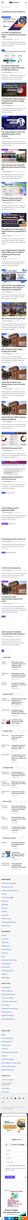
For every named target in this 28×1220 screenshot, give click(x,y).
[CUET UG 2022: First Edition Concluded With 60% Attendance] (14, 623)
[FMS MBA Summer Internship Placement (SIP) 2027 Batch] (14, 189)
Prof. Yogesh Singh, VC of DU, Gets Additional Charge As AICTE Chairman (13, 134)
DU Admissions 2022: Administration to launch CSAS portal (12, 599)
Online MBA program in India (9, 1001)
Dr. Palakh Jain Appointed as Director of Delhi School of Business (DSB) (14, 35)
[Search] (25, 2)
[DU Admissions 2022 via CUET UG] (14, 530)
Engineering (5, 116)
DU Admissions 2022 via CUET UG (13, 539)
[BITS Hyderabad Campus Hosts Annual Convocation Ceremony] (6, 819)
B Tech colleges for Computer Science (11, 1063)
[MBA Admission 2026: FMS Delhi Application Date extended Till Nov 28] (14, 156)
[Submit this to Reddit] (23, 1218)
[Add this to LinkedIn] (12, 1218)
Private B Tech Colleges (8, 1059)
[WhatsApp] (19, 1218)
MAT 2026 (4, 908)
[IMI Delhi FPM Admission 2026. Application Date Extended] (6, 845)
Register (10, 1177)
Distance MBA (5, 1005)
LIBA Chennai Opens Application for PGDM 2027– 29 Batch (17, 721)
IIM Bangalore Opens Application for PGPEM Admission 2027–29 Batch (19, 711)
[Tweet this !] (9, 1218)
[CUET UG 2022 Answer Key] (14, 559)
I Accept (9, 1165)
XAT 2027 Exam (6, 897)
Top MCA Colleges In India (8, 1066)
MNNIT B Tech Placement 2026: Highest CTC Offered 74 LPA (19, 783)
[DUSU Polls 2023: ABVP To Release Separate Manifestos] (14, 408)
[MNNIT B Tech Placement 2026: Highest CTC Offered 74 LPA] (6, 784)
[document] (14, 1166)
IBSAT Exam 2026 (6, 918)
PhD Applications (6, 987)
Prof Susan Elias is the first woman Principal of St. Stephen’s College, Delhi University (13, 101)
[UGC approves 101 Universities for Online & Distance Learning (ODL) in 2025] (14, 220)
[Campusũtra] (14, 2)
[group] (14, 1023)
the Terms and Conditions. (18, 1165)
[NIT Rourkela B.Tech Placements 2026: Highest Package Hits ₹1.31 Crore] (6, 774)
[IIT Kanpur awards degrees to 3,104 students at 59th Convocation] (6, 829)
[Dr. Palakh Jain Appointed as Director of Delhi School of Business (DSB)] (14, 23)
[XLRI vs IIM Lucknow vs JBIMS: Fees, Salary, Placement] (6, 737)
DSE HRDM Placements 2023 (12, 448)
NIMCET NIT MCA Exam (8, 1070)
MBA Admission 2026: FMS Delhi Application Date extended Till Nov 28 (14, 167)
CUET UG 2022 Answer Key (11, 568)
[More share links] (26, 1218)
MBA (3, 50)
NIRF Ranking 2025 (7, 1041)
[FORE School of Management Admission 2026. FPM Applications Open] (6, 854)
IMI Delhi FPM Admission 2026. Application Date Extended (18, 844)
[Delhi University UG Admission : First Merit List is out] (14, 468)
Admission (4, 149)
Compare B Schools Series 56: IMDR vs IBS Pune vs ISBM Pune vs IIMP (18, 747)
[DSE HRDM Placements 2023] (14, 439)
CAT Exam (4, 894)
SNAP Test (4, 911)
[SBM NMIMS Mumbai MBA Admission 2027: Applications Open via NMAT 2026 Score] (6, 701)
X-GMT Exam (5, 915)
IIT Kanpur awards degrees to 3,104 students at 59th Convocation (19, 828)
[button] (14, 1114)
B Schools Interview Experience (10, 890)
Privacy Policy (5, 1092)
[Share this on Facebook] (6, 1218)
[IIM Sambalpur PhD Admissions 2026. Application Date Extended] (6, 866)
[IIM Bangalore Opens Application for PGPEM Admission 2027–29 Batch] (6, 712)
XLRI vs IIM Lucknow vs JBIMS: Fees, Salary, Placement (18, 737)
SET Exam (4, 1056)
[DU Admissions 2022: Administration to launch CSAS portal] (14, 588)
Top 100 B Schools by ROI (8, 994)
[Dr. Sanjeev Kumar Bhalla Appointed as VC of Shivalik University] (6, 685)
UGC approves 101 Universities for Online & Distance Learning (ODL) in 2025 (14, 231)
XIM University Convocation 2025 (13, 318)
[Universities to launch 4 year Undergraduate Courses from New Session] (14, 373)
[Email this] (16, 1218)
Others (4, 334)
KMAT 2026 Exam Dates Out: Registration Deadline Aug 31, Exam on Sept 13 (19, 675)
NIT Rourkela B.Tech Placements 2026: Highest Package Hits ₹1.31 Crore (18, 774)
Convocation (5, 303)
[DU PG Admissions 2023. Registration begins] (14, 499)
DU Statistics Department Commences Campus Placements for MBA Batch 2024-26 (13, 68)
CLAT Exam (5, 1048)
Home (3, 7)
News (3, 83)
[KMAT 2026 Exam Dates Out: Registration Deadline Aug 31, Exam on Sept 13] (6, 675)
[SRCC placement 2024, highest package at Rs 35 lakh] (14, 340)
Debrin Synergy (9, 1108)
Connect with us (6, 1088)
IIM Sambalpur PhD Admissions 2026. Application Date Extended (19, 865)
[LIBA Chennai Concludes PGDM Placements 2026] (6, 794)
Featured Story (6, 17)
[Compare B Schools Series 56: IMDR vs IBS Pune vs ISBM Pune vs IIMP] (6, 747)
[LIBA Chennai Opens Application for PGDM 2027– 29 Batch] (6, 722)
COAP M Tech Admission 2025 (10, 1052)
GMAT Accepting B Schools (9, 922)
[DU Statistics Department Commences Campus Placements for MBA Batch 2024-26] (14, 56)
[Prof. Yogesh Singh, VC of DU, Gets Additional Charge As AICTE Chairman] (14, 123)
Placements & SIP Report (8, 432)
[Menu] (3, 2)
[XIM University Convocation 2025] (14, 309)
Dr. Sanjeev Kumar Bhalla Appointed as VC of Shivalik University (19, 684)
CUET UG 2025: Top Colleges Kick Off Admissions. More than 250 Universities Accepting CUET (13, 287)
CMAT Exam (5, 904)
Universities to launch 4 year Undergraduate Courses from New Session (13, 384)
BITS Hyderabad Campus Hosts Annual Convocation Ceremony (19, 819)
